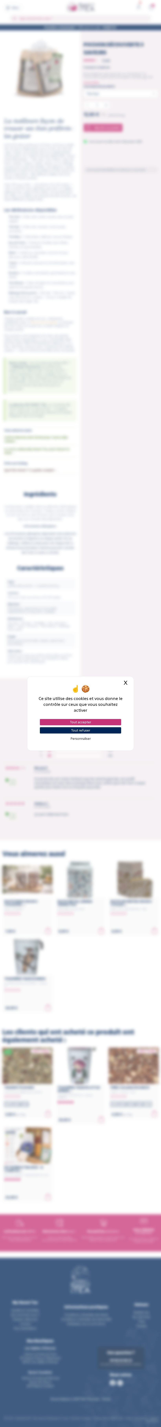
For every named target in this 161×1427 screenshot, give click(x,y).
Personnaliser (80, 738)
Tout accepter (80, 722)
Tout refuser (80, 730)
